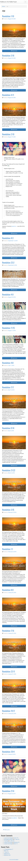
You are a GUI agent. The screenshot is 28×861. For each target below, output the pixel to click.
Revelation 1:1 (7, 549)
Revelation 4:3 (7, 238)
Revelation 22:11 (8, 671)
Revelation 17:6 (8, 630)
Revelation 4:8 (7, 362)
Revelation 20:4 (8, 751)
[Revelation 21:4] (14, 805)
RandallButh (14, 818)
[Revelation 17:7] (14, 401)
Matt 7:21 (6, 850)
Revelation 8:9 (7, 590)
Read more (14, 50)
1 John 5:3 (6, 852)
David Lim (14, 226)
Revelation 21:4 (8, 791)
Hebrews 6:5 (7, 853)
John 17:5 (16, 838)
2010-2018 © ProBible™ (14, 859)
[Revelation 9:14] (14, 442)
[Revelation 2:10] (14, 148)
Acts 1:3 (15, 843)
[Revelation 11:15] (14, 339)
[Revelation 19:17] (14, 725)
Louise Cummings (8, 838)
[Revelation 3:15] (14, 524)
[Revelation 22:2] (14, 273)
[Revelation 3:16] (14, 69)
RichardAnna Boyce (8, 839)
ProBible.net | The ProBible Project (8, 2)
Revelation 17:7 (8, 387)
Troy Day (6, 840)
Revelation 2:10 (8, 134)
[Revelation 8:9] (14, 604)
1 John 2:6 (17, 839)
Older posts (7, 829)
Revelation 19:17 (8, 711)
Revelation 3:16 (8, 55)
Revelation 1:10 (8, 16)
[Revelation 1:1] (14, 563)
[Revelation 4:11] (14, 109)
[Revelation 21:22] (14, 484)
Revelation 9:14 (8, 428)
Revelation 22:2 (8, 262)
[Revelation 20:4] (14, 766)
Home (3, 6)
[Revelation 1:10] (14, 30)
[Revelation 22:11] (14, 685)
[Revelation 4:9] (14, 305)
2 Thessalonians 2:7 (8, 849)
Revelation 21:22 (8, 470)
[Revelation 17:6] (14, 645)
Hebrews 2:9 (16, 842)
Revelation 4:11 (8, 95)
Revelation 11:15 (8, 328)
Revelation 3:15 (8, 509)
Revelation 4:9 (7, 294)
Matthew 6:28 (7, 855)
